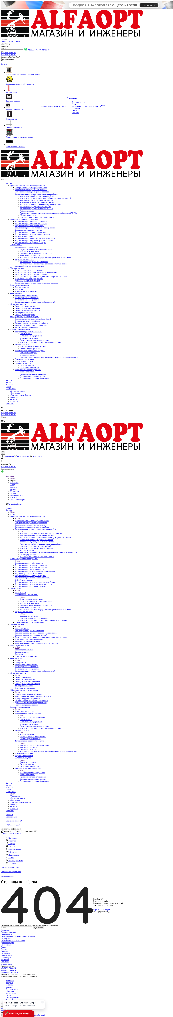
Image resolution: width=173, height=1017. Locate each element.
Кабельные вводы (27, 211)
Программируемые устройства (27, 321)
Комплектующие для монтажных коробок (36, 209)
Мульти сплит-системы (29, 338)
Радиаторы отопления (24, 361)
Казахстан (14, 483)
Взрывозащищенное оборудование (24, 219)
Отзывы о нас (6, 964)
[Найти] (2, 51)
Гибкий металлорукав (24, 236)
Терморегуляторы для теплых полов (29, 270)
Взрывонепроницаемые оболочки (28, 230)
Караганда (14, 491)
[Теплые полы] (23, 88)
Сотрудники (15, 393)
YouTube (11, 846)
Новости (9, 385)
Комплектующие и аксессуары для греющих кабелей (36, 194)
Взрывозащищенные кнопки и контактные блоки (35, 238)
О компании (11, 389)
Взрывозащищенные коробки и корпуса (31, 224)
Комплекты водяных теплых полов (34, 262)
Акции (8, 382)
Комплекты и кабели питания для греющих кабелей (41, 205)
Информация (6, 945)
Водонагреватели (22, 344)
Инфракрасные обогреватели (26, 298)
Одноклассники (14, 849)
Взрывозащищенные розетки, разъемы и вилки (34, 241)
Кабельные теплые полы (30, 251)
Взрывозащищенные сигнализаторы (29, 226)
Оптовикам (5, 953)
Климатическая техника (20, 329)
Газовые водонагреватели (30, 349)
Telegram (11, 844)
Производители (7, 955)
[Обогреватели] (23, 114)
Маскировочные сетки (24, 313)
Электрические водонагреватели (33, 346)
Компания (5, 930)
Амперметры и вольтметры (26, 291)
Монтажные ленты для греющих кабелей (36, 200)
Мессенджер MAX (15, 861)
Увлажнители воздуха (28, 353)
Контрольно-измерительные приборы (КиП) (33, 319)
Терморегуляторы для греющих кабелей (31, 274)
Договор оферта (7, 943)
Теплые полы (16, 245)
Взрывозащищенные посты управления (31, 221)
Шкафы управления (28, 215)
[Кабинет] (2, 61)
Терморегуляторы (17, 268)
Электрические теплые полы (27, 247)
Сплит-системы (26, 334)
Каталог (9, 183)
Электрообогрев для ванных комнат (29, 266)
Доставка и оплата (17, 391)
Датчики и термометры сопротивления (30, 325)
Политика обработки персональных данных (18, 936)
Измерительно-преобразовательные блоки (37, 217)
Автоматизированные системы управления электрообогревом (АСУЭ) (48, 213)
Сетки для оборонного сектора (27, 310)
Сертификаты (6, 938)
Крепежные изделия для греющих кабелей (37, 202)
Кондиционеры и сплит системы (28, 332)
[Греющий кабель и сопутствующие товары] (23, 70)
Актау (12, 485)
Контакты (10, 404)
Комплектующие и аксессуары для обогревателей (35, 302)
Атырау (13, 489)
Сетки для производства (25, 315)
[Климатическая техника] (23, 142)
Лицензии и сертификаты (20, 395)
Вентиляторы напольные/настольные (35, 378)
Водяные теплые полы (24, 260)
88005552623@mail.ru (11, 41)
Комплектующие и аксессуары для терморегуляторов (36, 283)
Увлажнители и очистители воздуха (30, 351)
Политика (14, 397)
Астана (13, 493)
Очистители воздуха (28, 355)
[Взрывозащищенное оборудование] (23, 79)
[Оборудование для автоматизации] (23, 132)
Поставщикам (6, 934)
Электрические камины (24, 359)
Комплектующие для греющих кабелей (35, 207)
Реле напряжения (22, 287)
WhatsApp (12, 852)
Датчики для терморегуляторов (27, 281)
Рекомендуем (6, 958)
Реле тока (19, 289)
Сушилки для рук (27, 365)
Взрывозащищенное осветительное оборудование (35, 228)
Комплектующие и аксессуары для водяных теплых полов (43, 264)
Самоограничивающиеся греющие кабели (32, 192)
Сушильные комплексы (29, 368)
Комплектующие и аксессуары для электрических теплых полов (46, 257)
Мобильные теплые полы (30, 255)
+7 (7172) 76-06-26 (8, 53)
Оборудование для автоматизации (24, 317)
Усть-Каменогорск (17, 500)
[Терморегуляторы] (23, 97)
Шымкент (14, 497)
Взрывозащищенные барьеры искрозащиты (32, 234)
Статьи (8, 387)
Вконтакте (12, 838)
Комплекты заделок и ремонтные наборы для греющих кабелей (45, 198)
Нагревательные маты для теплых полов (36, 249)
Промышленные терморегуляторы (29, 279)
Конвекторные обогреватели (26, 296)
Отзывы (13, 399)
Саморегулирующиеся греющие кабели (31, 188)
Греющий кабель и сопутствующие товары (28, 185)
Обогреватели (16, 293)
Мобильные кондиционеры (31, 336)
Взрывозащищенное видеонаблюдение (30, 232)
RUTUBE (12, 863)
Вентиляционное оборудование (28, 370)
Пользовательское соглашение (13, 941)
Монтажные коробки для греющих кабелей (37, 196)
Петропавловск (16, 495)
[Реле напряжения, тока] (23, 105)
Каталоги (14, 401)
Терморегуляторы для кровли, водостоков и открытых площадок (41, 277)
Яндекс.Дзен (13, 855)
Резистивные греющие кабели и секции (31, 190)
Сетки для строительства (25, 306)
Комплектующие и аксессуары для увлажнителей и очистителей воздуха (49, 357)
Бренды (9, 380)
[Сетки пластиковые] (23, 123)
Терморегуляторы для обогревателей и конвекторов (36, 272)
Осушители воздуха (23, 363)
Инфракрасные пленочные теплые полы (36, 253)
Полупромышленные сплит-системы (34, 340)
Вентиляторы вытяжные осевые (33, 376)
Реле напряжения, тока (20, 285)
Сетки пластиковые (18, 304)
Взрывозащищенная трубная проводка (30, 243)
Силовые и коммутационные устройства (31, 323)
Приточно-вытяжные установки (33, 374)
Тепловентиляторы (27, 372)
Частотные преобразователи (26, 327)
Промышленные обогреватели (27, 300)
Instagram (12, 841)
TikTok (11, 858)
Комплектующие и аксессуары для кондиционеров (40, 342)
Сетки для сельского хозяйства (27, 308)
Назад (12, 478)
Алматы (13, 487)
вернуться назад (103, 912)
